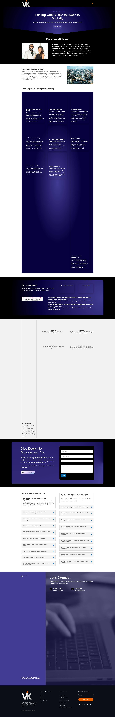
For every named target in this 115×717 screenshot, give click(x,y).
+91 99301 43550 (57, 588)
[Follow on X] (82, 704)
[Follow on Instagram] (85, 704)
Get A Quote (57, 26)
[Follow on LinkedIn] (87, 704)
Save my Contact (27, 472)
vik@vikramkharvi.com (80, 590)
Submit (63, 475)
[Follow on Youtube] (90, 704)
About (42, 695)
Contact (42, 702)
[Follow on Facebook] (79, 704)
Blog (42, 697)
